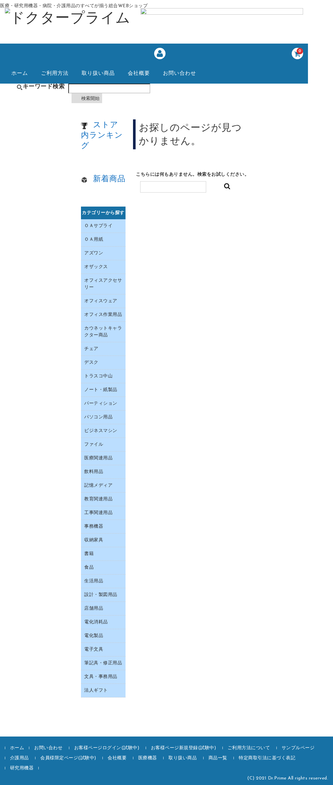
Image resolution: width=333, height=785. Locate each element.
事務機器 (93, 526)
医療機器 (147, 758)
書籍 (89, 553)
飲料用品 (93, 471)
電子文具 (93, 649)
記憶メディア (98, 485)
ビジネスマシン (100, 430)
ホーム (19, 73)
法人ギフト (96, 690)
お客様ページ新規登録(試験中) (183, 748)
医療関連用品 (98, 458)
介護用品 (19, 758)
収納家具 (93, 540)
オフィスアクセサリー (103, 284)
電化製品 (93, 635)
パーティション (100, 403)
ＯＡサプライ (98, 225)
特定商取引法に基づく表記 (267, 758)
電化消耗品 (96, 622)
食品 (89, 567)
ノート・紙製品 (100, 389)
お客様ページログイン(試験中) (107, 748)
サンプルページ (298, 748)
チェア (91, 348)
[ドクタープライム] (68, 20)
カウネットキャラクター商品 (103, 332)
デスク (91, 362)
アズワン (93, 253)
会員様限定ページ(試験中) (68, 758)
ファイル (93, 444)
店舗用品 (93, 608)
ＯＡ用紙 (93, 239)
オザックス (96, 266)
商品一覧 (217, 758)
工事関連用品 (98, 512)
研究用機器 (22, 768)
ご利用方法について (249, 748)
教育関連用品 (98, 499)
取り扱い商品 (98, 73)
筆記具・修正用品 (103, 663)
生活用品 (93, 581)
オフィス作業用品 (103, 314)
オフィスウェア (100, 301)
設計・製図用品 (100, 594)
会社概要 (139, 73)
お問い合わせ (179, 73)
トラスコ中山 (98, 376)
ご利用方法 (55, 73)
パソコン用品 (98, 417)
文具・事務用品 (100, 676)
